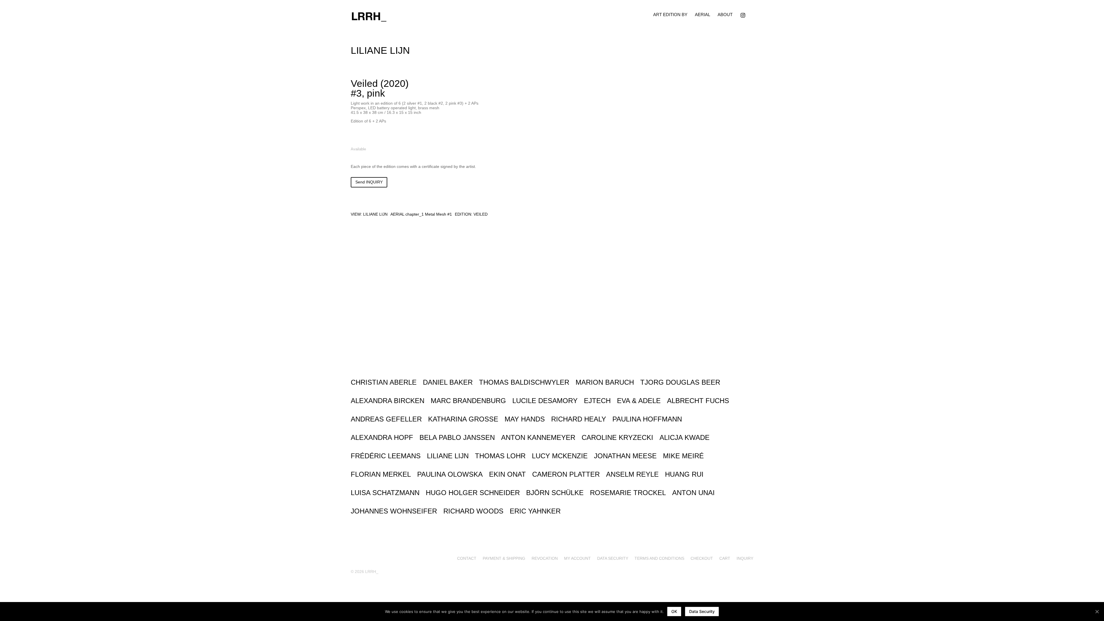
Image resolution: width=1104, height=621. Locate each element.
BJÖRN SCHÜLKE (555, 493)
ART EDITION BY (670, 14)
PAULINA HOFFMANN (647, 419)
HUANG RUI (684, 474)
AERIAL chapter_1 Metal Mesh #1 (421, 214)
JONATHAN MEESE (625, 456)
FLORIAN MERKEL (381, 474)
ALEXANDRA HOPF (382, 437)
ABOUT (725, 14)
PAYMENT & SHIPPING (504, 558)
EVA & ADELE (639, 401)
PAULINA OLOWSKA (450, 474)
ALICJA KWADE (685, 437)
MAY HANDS (525, 419)
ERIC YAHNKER (535, 511)
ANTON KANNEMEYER (538, 437)
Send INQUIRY (369, 182)
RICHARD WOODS (473, 511)
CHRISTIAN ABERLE (384, 382)
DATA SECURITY (612, 558)
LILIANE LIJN (375, 214)
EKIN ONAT (507, 474)
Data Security (702, 611)
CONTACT (466, 558)
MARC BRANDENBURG (468, 401)
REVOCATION (545, 558)
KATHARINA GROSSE (463, 419)
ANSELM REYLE (632, 474)
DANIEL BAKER (448, 382)
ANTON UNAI (693, 493)
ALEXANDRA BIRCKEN (387, 401)
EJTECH (597, 401)
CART (724, 558)
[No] (1097, 611)
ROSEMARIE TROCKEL (628, 493)
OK (674, 611)
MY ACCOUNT (577, 558)
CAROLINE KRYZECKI (617, 437)
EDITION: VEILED (471, 214)
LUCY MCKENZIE (560, 456)
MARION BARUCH (605, 382)
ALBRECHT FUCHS (698, 401)
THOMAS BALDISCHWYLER (524, 382)
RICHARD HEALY (578, 419)
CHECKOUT (702, 558)
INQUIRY (745, 558)
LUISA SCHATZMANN (385, 493)
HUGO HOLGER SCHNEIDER (473, 493)
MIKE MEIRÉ (683, 456)
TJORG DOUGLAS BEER (680, 382)
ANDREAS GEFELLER (386, 419)
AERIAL (702, 14)
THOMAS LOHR (500, 456)
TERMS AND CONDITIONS (659, 558)
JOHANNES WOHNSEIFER (394, 511)
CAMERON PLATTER (566, 474)
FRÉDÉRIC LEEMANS (386, 456)
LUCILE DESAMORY (545, 401)
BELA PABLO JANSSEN (457, 437)
